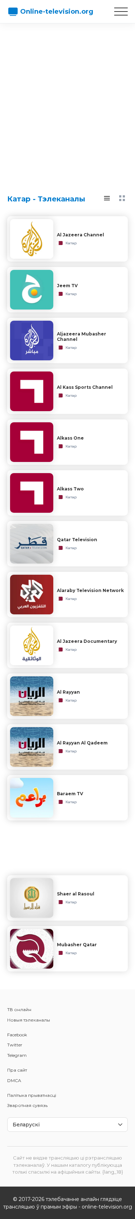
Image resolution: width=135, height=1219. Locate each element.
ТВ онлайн (19, 1009)
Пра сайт (17, 1070)
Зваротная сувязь (27, 1105)
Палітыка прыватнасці (31, 1095)
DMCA (14, 1080)
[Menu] (121, 11)
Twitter (14, 1044)
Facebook (17, 1034)
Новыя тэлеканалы (28, 1020)
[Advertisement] (67, 101)
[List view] (107, 198)
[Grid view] (122, 198)
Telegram (17, 1055)
